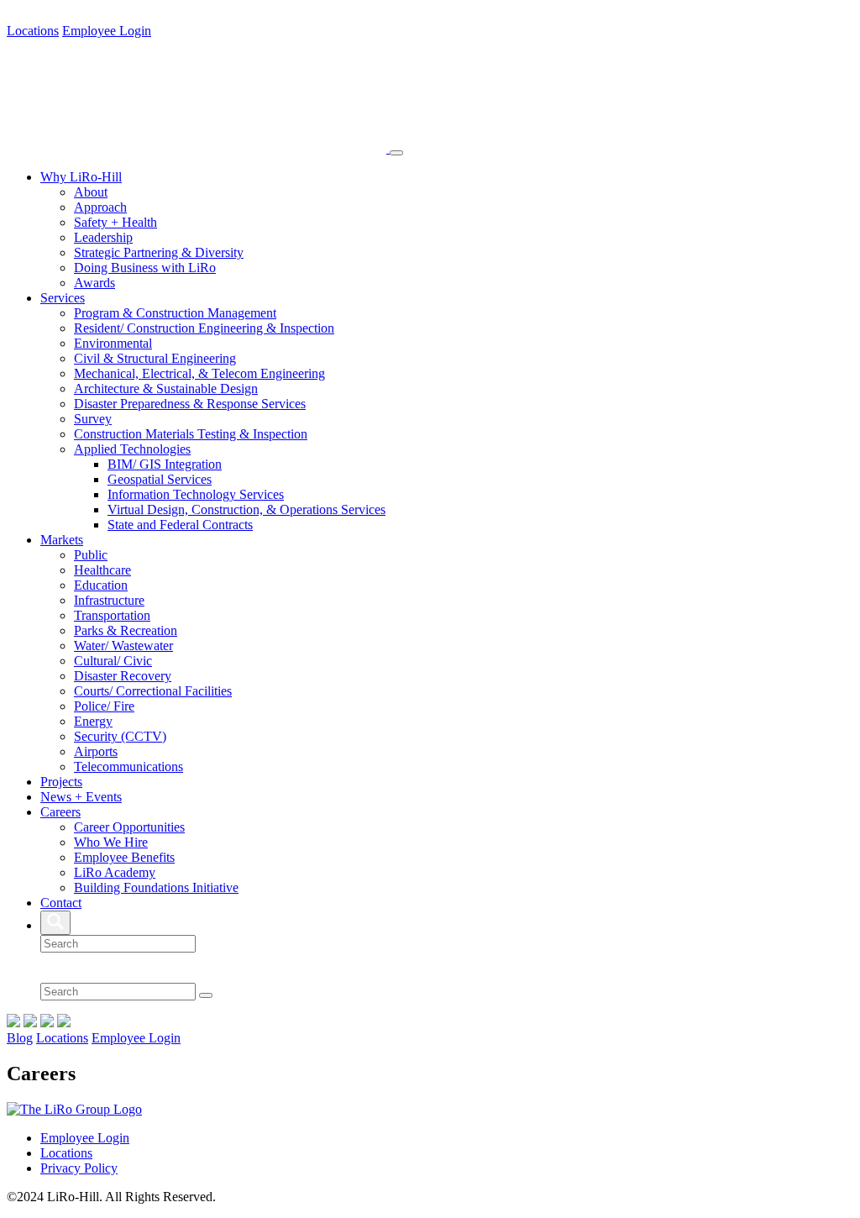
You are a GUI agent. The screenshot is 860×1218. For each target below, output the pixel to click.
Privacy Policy (79, 1168)
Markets (61, 540)
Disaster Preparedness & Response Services (190, 403)
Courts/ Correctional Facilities (153, 691)
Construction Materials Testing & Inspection (190, 434)
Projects (61, 781)
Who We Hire (111, 842)
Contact (60, 902)
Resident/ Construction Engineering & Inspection (204, 328)
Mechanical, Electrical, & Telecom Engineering (199, 373)
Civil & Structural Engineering (155, 358)
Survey (93, 419)
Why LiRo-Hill (81, 177)
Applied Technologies (132, 449)
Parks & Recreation (125, 630)
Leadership (103, 237)
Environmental (113, 343)
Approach (100, 207)
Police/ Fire (104, 706)
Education (101, 585)
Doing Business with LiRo (145, 267)
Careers (60, 812)
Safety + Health (115, 222)
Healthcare (102, 570)
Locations (33, 31)
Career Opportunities (129, 827)
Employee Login (106, 31)
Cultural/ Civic (113, 661)
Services (62, 298)
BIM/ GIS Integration (165, 464)
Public (91, 555)
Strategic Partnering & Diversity (159, 252)
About (91, 192)
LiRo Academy (114, 872)
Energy (93, 721)
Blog (20, 1038)
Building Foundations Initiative (156, 887)
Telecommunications (128, 766)
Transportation (112, 615)
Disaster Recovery (122, 676)
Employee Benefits (124, 857)
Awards (94, 283)
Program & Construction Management (175, 313)
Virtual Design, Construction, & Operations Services (246, 509)
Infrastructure (109, 600)
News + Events (81, 797)
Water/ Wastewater (123, 645)
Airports (96, 751)
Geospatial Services (160, 479)
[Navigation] (396, 152)
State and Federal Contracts (180, 524)
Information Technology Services (196, 494)
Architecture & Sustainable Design (166, 388)
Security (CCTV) (120, 736)
